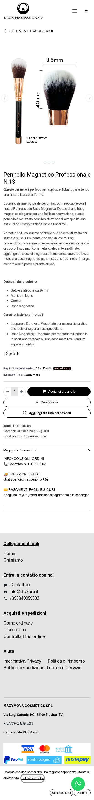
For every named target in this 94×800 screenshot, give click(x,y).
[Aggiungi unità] (22, 391)
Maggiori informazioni (19, 450)
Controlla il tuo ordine (24, 636)
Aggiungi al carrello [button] (61, 391)
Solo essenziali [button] (61, 792)
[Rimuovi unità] (7, 391)
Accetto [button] (82, 792)
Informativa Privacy (22, 661)
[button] (4, 98)
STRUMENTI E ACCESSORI (31, 31)
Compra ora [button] (49, 402)
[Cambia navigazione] (74, 11)
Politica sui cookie (32, 778)
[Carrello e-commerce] (86, 11)
